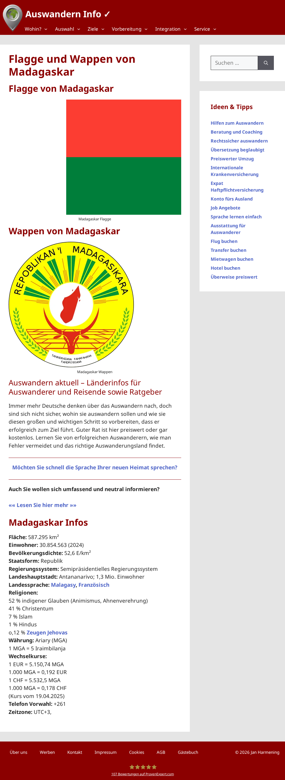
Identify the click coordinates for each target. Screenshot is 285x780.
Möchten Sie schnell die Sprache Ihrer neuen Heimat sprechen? (94, 467)
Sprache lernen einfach (236, 217)
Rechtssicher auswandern (239, 141)
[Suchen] (266, 63)
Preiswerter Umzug (232, 159)
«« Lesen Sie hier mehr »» (43, 505)
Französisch (93, 584)
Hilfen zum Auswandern (237, 123)
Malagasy (63, 584)
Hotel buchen (225, 268)
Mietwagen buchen (232, 259)
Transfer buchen (228, 250)
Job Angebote (225, 208)
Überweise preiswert (234, 277)
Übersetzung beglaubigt (237, 150)
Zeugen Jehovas (47, 632)
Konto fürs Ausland (232, 199)
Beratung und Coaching (236, 132)
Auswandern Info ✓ (68, 14)
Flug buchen (224, 241)
